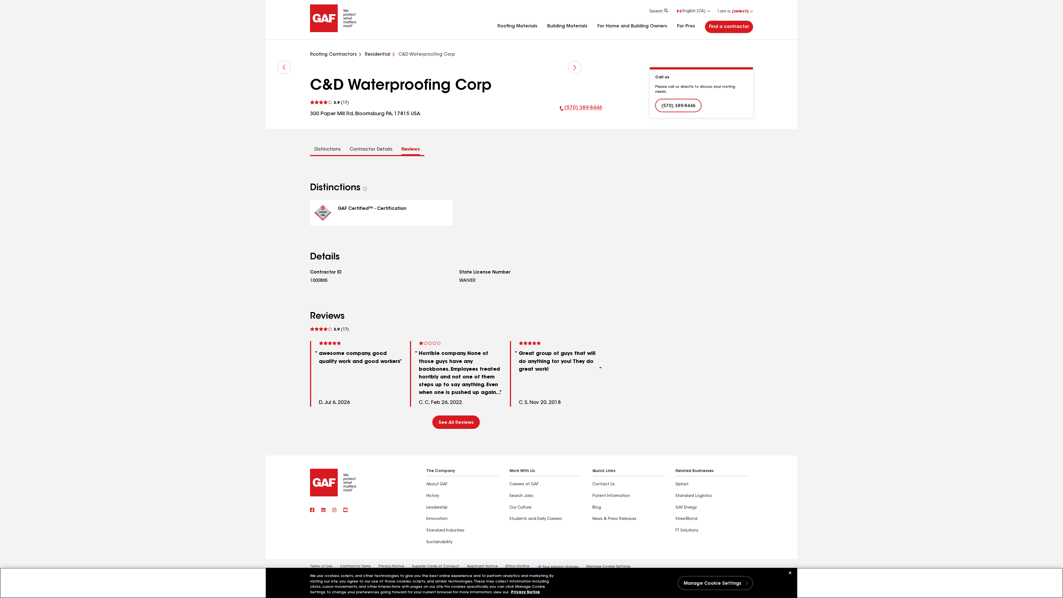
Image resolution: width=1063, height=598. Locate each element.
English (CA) (694, 11)
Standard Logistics (693, 496)
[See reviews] (329, 102)
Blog (596, 508)
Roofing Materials (517, 26)
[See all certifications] (365, 189)
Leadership (437, 508)
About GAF (436, 484)
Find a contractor (729, 27)
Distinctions (327, 149)
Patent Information (611, 496)
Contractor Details (371, 149)
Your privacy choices (560, 567)
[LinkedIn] (323, 510)
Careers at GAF (523, 484)
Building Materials (567, 26)
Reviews (410, 149)
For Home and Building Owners (632, 26)
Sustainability (439, 542)
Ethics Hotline (517, 566)
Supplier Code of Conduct (435, 566)
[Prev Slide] (284, 67)
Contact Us (603, 484)
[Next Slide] (575, 67)
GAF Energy (686, 508)
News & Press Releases (614, 519)
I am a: (733, 12)
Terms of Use (321, 566)
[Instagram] (334, 510)
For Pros (686, 26)
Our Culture (520, 508)
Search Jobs (521, 496)
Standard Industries (445, 531)
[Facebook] (312, 510)
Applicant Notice (482, 566)
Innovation (437, 519)
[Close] (790, 572)
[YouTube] (345, 510)
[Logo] (333, 31)
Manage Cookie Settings (608, 566)
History (432, 496)
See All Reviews (456, 423)
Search (656, 12)
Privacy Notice (391, 566)
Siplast (681, 484)
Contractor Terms (355, 566)
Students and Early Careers (535, 519)
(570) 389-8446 (581, 111)
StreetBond (686, 519)
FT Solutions (686, 531)
